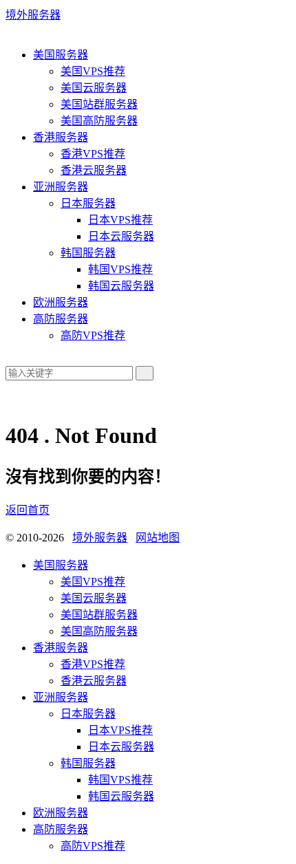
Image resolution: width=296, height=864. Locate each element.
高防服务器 (60, 319)
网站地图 (158, 537)
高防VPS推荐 (93, 335)
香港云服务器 (94, 170)
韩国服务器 (88, 253)
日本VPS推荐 (120, 220)
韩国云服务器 (121, 286)
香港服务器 (60, 137)
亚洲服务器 (60, 187)
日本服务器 (88, 203)
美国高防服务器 (99, 121)
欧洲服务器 (60, 302)
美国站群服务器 (99, 104)
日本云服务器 (121, 236)
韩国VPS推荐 (120, 269)
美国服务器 (60, 55)
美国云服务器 (94, 88)
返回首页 (28, 510)
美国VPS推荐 (93, 71)
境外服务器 (33, 15)
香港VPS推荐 (93, 154)
